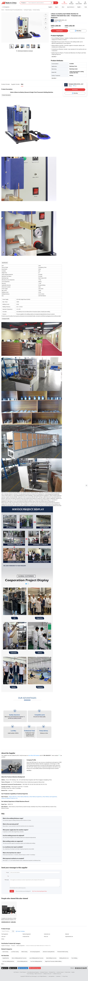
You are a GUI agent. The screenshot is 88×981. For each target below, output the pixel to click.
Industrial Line (47, 934)
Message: (7, 879)
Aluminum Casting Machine (48, 951)
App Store (5, 968)
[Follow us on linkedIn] (86, 968)
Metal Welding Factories (51, 958)
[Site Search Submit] (55, 2)
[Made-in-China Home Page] (8, 2)
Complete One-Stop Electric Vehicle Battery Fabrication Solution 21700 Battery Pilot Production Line (8, 920)
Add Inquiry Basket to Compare (25, 51)
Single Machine (5, 958)
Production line (26, 936)
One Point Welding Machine (8, 961)
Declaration (58, 976)
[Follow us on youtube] (82, 968)
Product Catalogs (21, 931)
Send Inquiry (59, 30)
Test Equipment (4, 934)
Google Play (13, 968)
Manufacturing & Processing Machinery (13, 9)
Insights (73, 972)
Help (63, 7)
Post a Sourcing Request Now (39, 891)
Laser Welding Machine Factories (36, 958)
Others (2, 939)
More (2, 963)
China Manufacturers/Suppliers (33, 972)
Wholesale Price (52, 972)
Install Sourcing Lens (35, 968)
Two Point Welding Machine (36, 961)
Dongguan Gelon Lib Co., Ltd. (60, 20)
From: (7, 872)
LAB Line (3, 936)
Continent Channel (60, 972)
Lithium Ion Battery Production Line (9, 798)
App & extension (70, 7)
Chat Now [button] (79, 30)
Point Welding (74, 958)
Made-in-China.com (38, 973)
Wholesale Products (44, 972)
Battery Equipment (27, 934)
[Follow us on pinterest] (84, 968)
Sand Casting (5, 951)
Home (2, 9)
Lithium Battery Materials (23, 796)
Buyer (56, 7)
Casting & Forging (27, 9)
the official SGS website (34, 755)
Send (12, 891)
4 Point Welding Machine (22, 961)
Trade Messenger (23, 968)
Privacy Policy (65, 976)
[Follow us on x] (78, 968)
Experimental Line (69, 936)
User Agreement (51, 976)
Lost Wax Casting (15, 951)
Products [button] (23, 2)
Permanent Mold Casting (62, 951)
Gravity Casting (36, 9)
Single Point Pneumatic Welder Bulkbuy (53, 961)
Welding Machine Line (64, 958)
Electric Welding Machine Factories (19, 958)
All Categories (6, 7)
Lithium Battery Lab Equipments (49, 796)
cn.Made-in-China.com (57, 973)
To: (8, 876)
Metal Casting (24, 951)
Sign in (85, 3)
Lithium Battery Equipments (35, 796)
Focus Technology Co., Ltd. (34, 976)
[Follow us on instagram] (80, 968)
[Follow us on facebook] (76, 968)
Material (67, 934)
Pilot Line (46, 936)
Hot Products (16, 972)
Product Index (67, 972)
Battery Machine (13, 796)
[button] (51, 2)
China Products (23, 972)
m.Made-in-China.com (47, 973)
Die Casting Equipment (35, 951)
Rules (86, 7)
